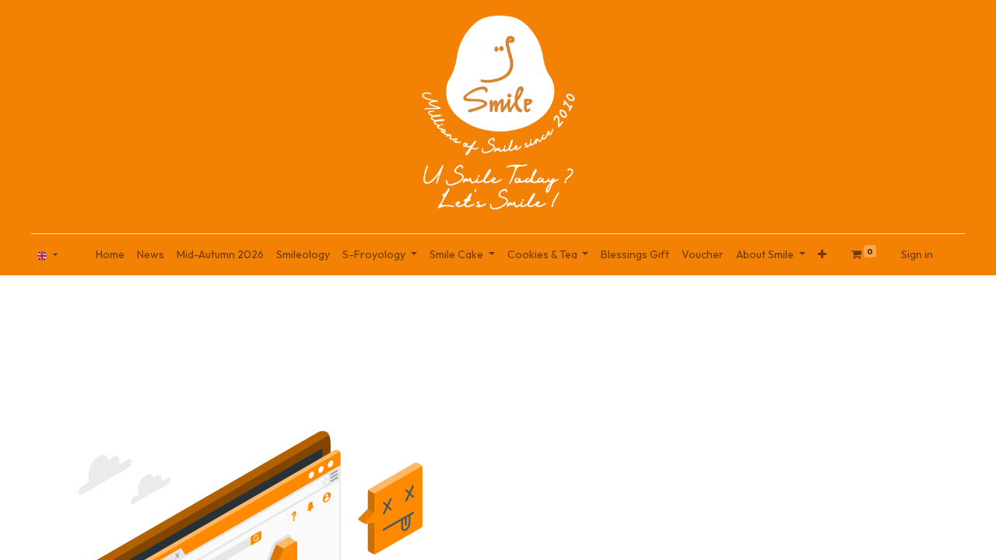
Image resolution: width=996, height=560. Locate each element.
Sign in (917, 254)
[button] (822, 254)
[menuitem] (110, 254)
